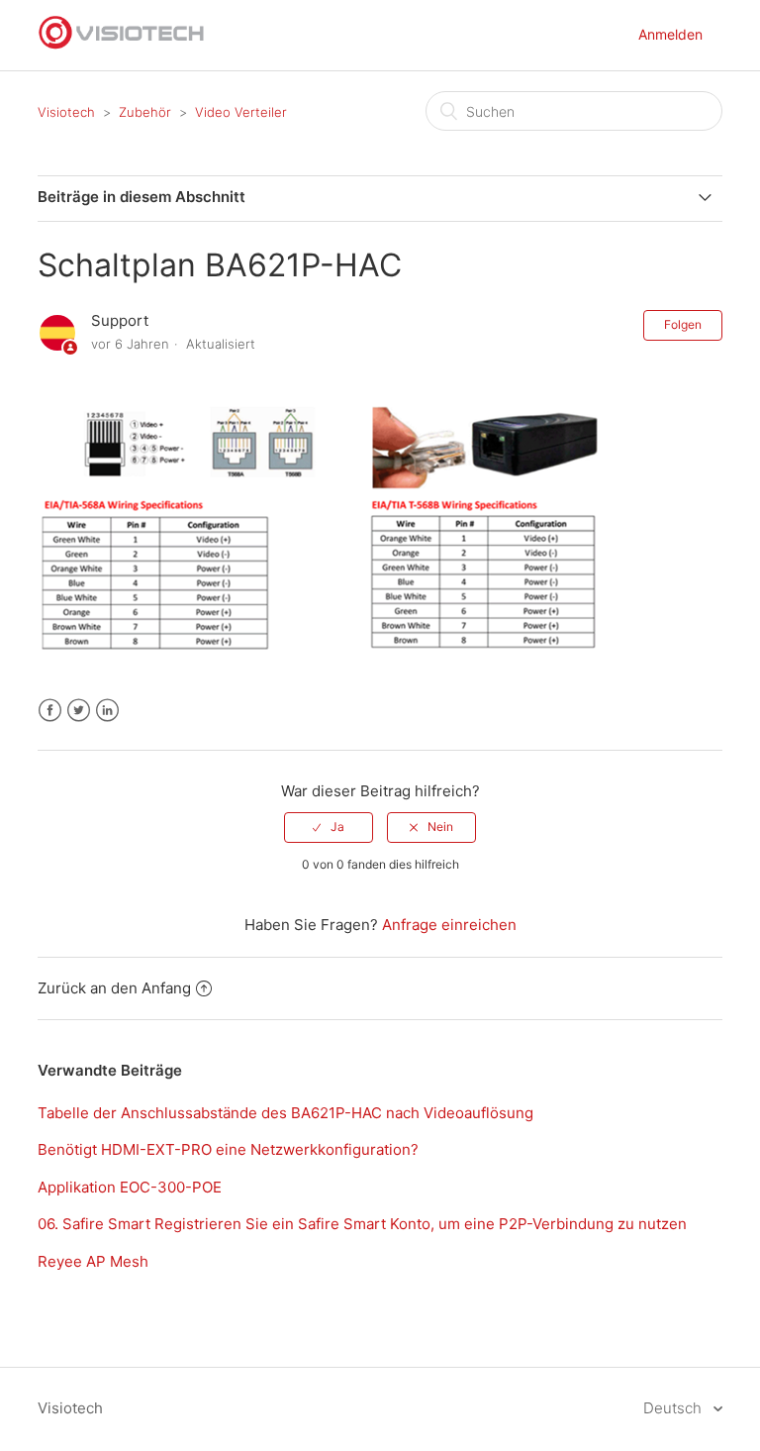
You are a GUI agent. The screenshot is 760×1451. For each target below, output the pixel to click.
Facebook (50, 710)
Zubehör (145, 112)
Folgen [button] (683, 324)
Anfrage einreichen (449, 924)
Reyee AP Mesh (93, 1261)
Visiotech (66, 112)
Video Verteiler (241, 112)
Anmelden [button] (670, 34)
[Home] (122, 45)
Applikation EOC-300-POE (130, 1187)
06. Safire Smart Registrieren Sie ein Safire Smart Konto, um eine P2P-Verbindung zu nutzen (362, 1223)
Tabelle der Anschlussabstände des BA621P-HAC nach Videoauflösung (285, 1112)
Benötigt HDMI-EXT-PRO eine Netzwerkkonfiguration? (228, 1149)
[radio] (328, 827)
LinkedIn (107, 710)
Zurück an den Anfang (114, 988)
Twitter (78, 710)
